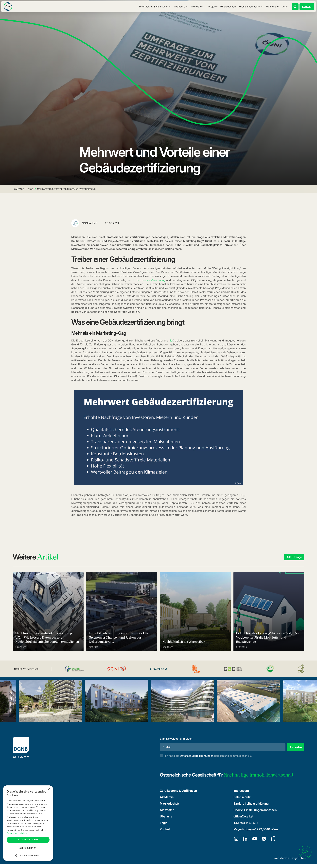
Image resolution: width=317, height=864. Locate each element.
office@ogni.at (243, 816)
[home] (8, 6)
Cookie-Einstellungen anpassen (255, 810)
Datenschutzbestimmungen (196, 755)
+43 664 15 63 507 (245, 823)
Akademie (167, 797)
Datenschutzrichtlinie (17, 833)
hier (171, 340)
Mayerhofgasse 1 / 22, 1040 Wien (255, 829)
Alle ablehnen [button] (27, 848)
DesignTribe (297, 858)
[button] (154, 6)
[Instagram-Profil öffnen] (236, 838)
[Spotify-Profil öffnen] (263, 838)
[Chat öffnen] (305, 852)
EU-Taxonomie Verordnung (148, 280)
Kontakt (165, 829)
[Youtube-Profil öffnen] (254, 838)
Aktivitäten (167, 810)
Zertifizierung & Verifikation (178, 790)
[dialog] (28, 823)
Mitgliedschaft (228, 6)
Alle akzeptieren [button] (28, 839)
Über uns (166, 816)
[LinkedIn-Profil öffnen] (245, 838)
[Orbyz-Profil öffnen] (273, 838)
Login (285, 6)
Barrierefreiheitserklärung (251, 803)
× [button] (49, 789)
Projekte (212, 6)
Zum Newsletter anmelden (176, 738)
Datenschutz (242, 797)
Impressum (241, 790)
